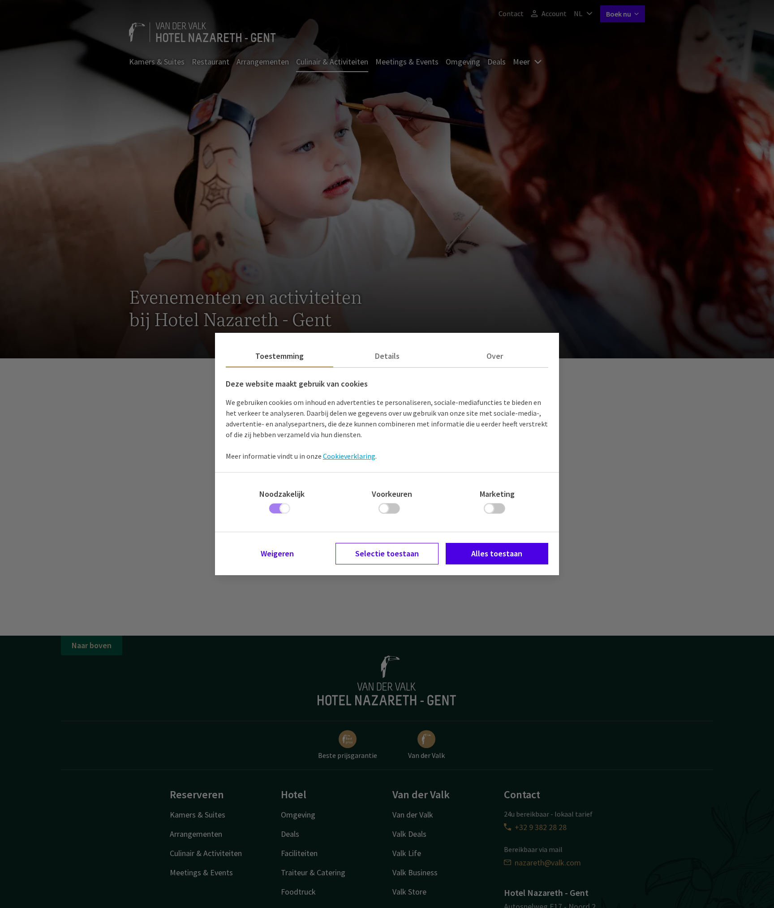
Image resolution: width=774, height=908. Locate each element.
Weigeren (277, 553)
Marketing (497, 494)
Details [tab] (387, 356)
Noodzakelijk (282, 494)
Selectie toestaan (387, 553)
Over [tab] (494, 356)
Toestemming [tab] (279, 356)
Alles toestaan (496, 553)
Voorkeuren (392, 494)
